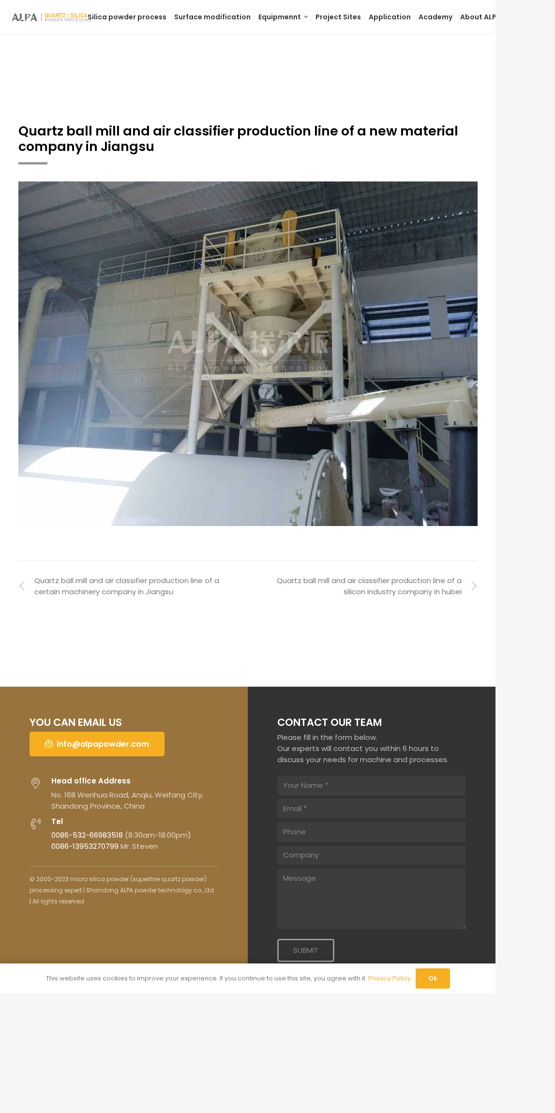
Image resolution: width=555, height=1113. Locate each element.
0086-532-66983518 (87, 835)
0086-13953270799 (85, 846)
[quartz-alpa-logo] (54, 17)
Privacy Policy (389, 978)
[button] (304, 17)
